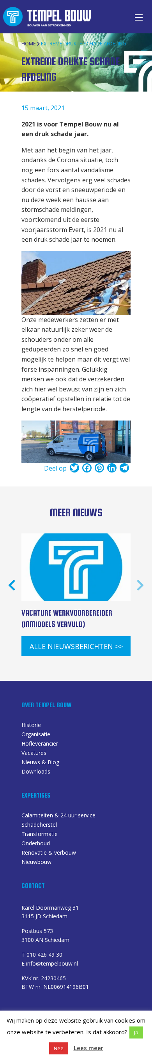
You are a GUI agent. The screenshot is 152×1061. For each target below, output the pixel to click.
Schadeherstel (39, 825)
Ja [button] (136, 1032)
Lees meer (88, 1048)
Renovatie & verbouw (48, 853)
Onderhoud (35, 844)
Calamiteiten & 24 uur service (58, 816)
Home (28, 43)
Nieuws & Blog (40, 763)
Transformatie (39, 834)
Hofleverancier (39, 744)
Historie (31, 725)
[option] (76, 585)
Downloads (35, 772)
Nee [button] (59, 1048)
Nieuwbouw (36, 862)
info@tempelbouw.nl (52, 963)
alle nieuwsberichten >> (76, 646)
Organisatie (35, 735)
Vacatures (33, 753)
